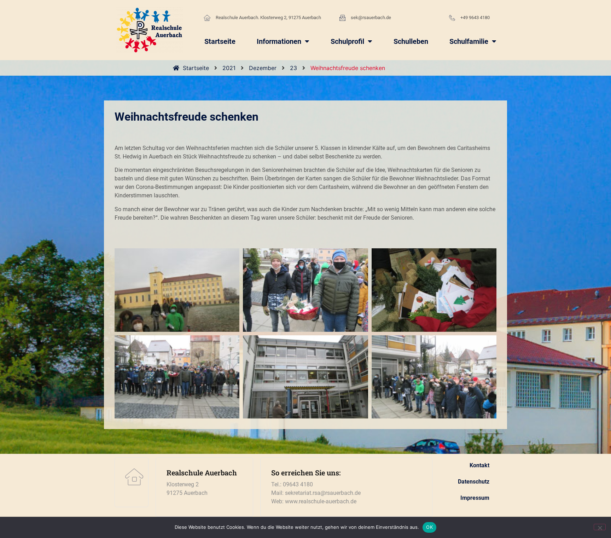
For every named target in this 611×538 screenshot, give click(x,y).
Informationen (279, 41)
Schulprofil (347, 41)
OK (429, 527)
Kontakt (479, 465)
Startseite (219, 41)
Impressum (474, 497)
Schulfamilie (468, 41)
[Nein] (600, 527)
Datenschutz (473, 481)
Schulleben (411, 41)
